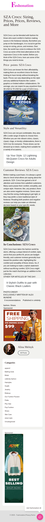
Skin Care (8, 414)
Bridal (7, 375)
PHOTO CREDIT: (10, 292)
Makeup (7, 393)
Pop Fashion (9, 407)
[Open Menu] (3, 5)
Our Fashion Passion (12, 397)
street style (8, 418)
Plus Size (8, 404)
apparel (7, 368)
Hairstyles (8, 382)
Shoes (13, 305)
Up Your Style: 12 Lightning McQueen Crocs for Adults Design (21, 159)
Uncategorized (10, 421)
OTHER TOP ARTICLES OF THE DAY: (19, 277)
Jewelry (7, 389)
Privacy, (28, 515)
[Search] (40, 5)
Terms (33, 515)
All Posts (23, 353)
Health (7, 386)
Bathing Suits (9, 372)
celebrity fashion (10, 379)
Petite (7, 400)
